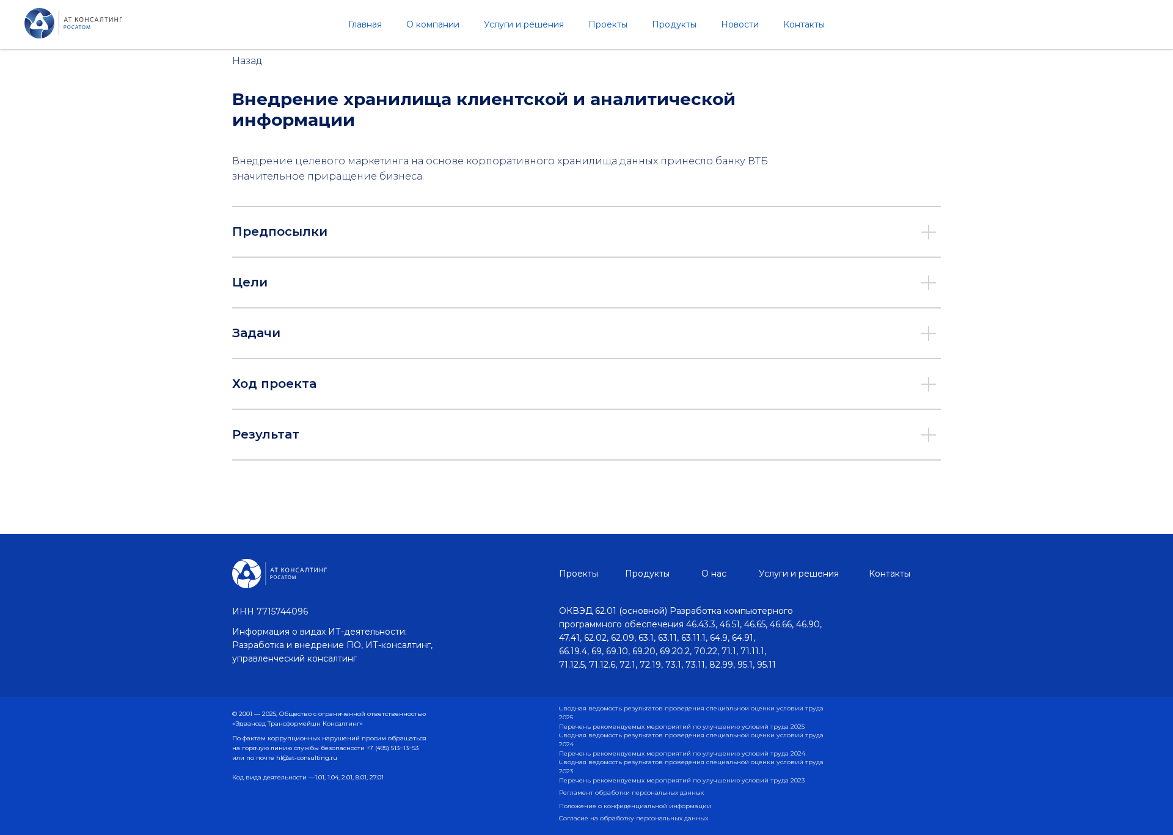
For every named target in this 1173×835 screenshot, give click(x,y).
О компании (432, 24)
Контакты (804, 24)
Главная (365, 24)
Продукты (674, 24)
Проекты (607, 24)
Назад (247, 61)
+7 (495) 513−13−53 (392, 748)
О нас (713, 573)
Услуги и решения (524, 24)
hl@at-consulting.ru (306, 758)
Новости (740, 24)
